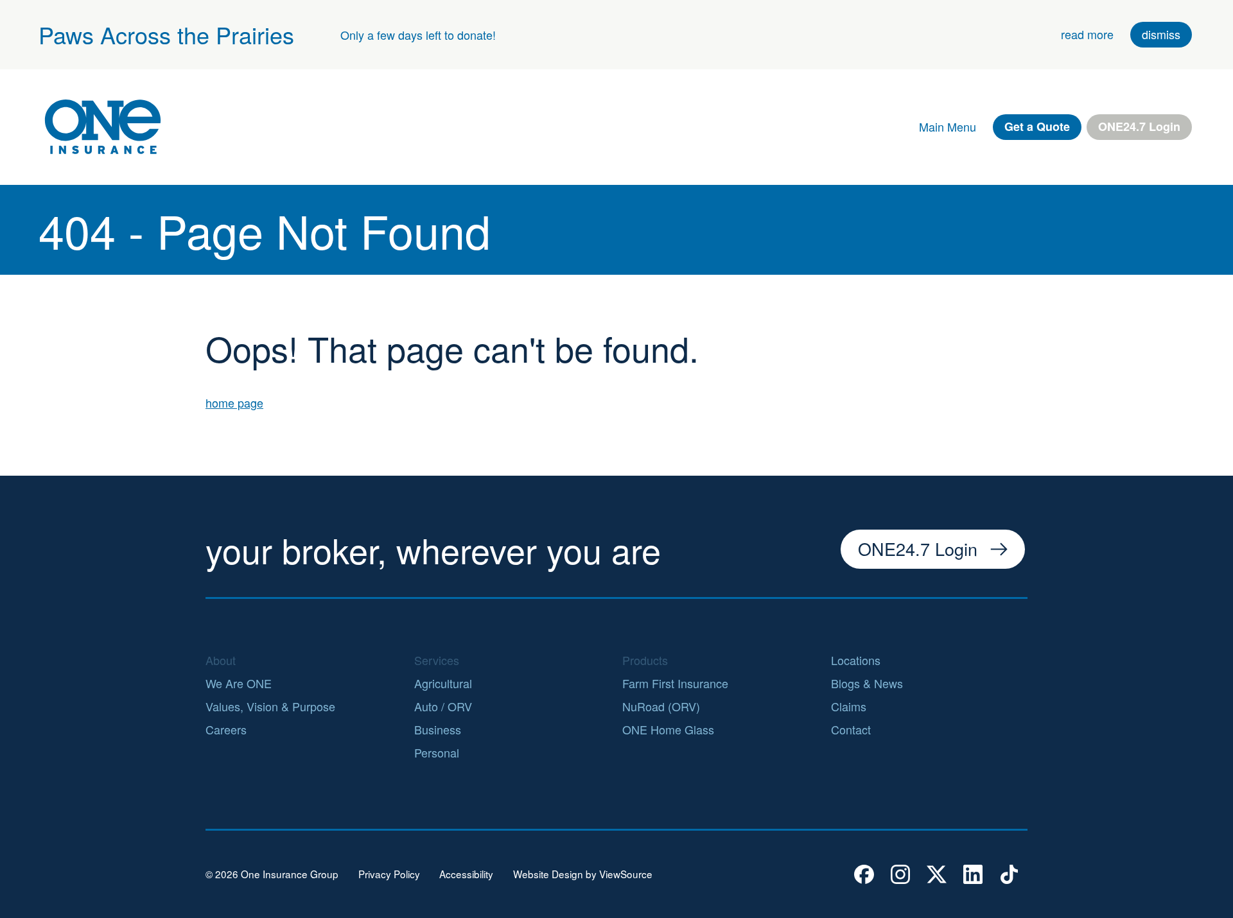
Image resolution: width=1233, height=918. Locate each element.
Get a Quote (1037, 126)
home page (234, 402)
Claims (848, 706)
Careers (226, 729)
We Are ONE (239, 683)
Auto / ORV (443, 706)
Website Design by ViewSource (582, 874)
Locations (855, 660)
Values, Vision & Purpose (270, 706)
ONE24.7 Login (1139, 126)
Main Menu (947, 126)
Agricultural (443, 683)
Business (437, 729)
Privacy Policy (389, 874)
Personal (436, 752)
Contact (851, 729)
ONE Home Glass (668, 729)
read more (1087, 34)
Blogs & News (867, 683)
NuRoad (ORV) (661, 706)
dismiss (1161, 34)
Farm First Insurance (675, 683)
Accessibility (466, 874)
